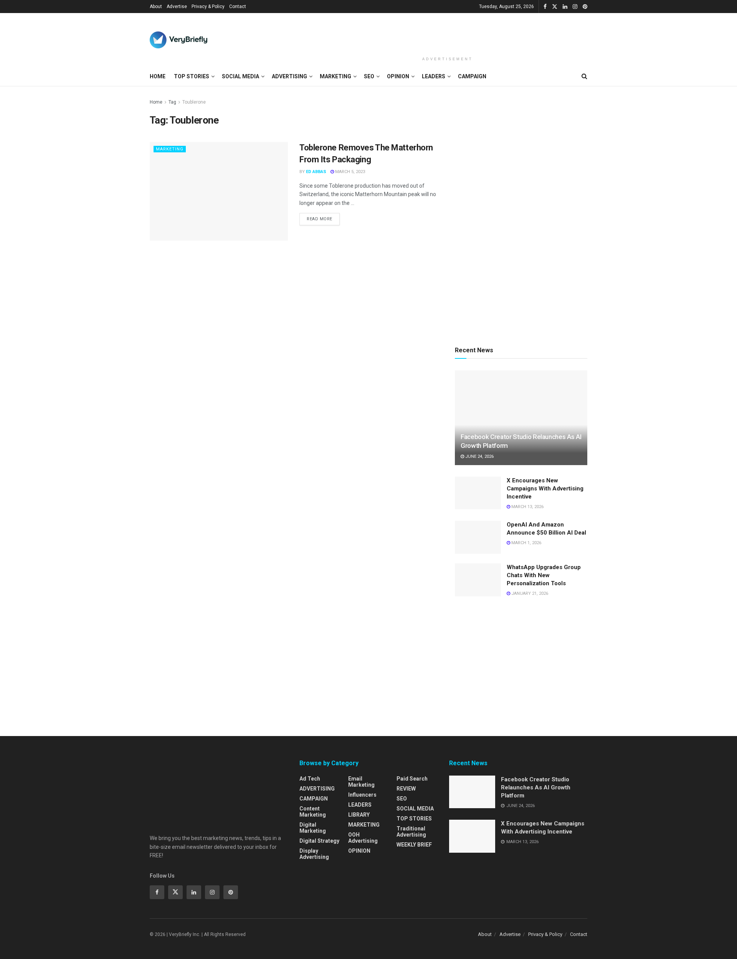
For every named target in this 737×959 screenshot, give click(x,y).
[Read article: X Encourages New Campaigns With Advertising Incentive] (478, 493)
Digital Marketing (312, 828)
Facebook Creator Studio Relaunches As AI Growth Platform (535, 787)
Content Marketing (312, 811)
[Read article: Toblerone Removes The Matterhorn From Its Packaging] (219, 191)
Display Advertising (314, 854)
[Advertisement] (447, 33)
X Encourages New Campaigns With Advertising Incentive (545, 488)
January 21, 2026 (529, 593)
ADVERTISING (289, 76)
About (156, 6)
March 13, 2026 (527, 506)
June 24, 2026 (479, 456)
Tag (172, 102)
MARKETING (335, 76)
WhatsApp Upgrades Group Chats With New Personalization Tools (544, 575)
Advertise (177, 6)
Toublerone (194, 102)
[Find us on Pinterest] (585, 6)
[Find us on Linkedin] (194, 892)
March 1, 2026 (525, 542)
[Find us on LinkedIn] (565, 6)
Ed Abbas (316, 171)
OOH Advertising (363, 838)
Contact (237, 6)
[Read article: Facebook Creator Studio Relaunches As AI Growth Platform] (521, 417)
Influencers (362, 795)
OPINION (398, 76)
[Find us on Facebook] (545, 6)
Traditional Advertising (411, 831)
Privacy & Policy (208, 6)
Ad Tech (309, 779)
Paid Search (412, 779)
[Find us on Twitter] (554, 6)
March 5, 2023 (349, 171)
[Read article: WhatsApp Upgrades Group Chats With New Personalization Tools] (478, 579)
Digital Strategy (319, 841)
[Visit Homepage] (178, 39)
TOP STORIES (191, 76)
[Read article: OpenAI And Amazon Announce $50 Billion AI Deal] (478, 537)
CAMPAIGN (472, 76)
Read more (323, 217)
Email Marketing (361, 782)
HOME (157, 76)
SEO (369, 76)
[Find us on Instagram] (575, 6)
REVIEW (406, 789)
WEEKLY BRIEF (414, 845)
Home (156, 102)
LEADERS (433, 76)
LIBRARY (359, 815)
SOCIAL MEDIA (240, 76)
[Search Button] (584, 76)
